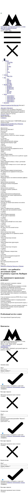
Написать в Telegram (18, 266)
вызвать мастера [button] (5, 123)
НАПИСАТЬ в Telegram (7, 125)
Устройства (8, 105)
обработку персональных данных (16, 387)
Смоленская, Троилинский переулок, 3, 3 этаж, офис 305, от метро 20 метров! (13, 27)
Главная (3, 105)
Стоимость (3, 117)
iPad (12, 105)
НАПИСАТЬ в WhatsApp (16, 123)
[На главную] (1, 13)
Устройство (5, 115)
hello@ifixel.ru (4, 347)
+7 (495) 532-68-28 (5, 29)
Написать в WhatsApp (6, 266)
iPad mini (16, 105)
